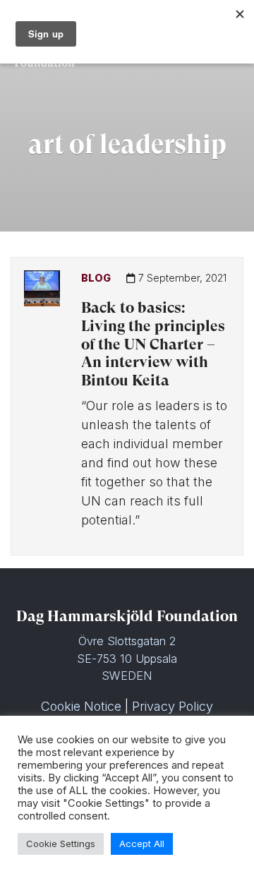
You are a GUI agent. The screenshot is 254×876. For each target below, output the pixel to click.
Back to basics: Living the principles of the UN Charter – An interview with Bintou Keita (153, 344)
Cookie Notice (81, 706)
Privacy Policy (172, 706)
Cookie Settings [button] (60, 843)
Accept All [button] (141, 843)
